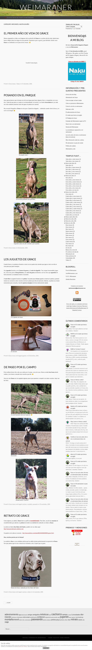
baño (50, 614)
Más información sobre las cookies (75, 140)
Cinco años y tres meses (72, 188)
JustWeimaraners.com (71, 273)
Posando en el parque (20, 95)
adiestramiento (11, 614)
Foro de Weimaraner (71, 270)
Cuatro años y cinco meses (73, 206)
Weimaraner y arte (70, 149)
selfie (83, 619)
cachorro (24, 504)
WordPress (42, 637)
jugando (64, 617)
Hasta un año (69, 223)
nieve (20, 620)
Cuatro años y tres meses (72, 210)
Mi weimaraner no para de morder (74, 143)
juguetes (24, 355)
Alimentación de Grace (72, 97)
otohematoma (28, 619)
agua (20, 614)
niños (23, 619)
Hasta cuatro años (70, 217)
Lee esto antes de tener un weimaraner (19, 17)
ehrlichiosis (13, 617)
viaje (7, 622)
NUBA (72, 349)
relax (69, 620)
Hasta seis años (70, 175)
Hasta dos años (70, 221)
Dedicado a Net (70, 109)
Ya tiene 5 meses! (80, 349)
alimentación (24, 614)
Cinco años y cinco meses (73, 186)
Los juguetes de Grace (20, 259)
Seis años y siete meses (72, 169)
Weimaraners (77, 545)
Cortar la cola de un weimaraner (74, 106)
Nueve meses (69, 231)
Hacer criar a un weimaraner (73, 124)
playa (58, 620)
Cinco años (69, 194)
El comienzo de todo (71, 252)
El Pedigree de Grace (71, 118)
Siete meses (69, 235)
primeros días (63, 620)
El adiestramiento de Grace (73, 112)
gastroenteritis (54, 617)
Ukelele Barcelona (70, 279)
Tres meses (69, 243)
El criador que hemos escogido (74, 115)
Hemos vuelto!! (80, 379)
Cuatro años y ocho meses (73, 200)
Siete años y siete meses (72, 159)
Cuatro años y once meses (73, 196)
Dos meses (69, 245)
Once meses (12, 504)
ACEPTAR (46, 648)
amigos (30, 615)
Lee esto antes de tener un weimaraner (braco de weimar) (77, 439)
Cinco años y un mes (71, 190)
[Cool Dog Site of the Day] (77, 532)
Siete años (68, 165)
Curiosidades (69, 258)
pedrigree (49, 619)
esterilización (33, 617)
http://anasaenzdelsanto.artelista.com (13, 529)
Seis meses (69, 237)
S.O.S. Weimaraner (71, 276)
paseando (35, 504)
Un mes (68, 247)
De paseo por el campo (20, 367)
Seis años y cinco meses (72, 171)
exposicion (48, 617)
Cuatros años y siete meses (73, 202)
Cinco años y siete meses (72, 184)
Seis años (68, 177)
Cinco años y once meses (72, 179)
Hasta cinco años (70, 192)
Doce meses (12, 83)
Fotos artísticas (70, 256)
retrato (29, 592)
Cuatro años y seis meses (72, 204)
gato (59, 617)
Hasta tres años (70, 219)
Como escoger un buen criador (74, 100)
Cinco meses (69, 239)
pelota (53, 620)
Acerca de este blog (71, 94)
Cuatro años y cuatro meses (73, 208)
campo (64, 615)
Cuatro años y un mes (71, 214)
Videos (18, 83)
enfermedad (26, 617)
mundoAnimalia (34, 520)
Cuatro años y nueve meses (73, 198)
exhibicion (41, 617)
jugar (70, 617)
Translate (78, 28)
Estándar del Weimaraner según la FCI (76, 121)
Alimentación (69, 254)
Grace (72, 324)
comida (69, 614)
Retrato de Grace (16, 515)
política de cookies (22, 646)
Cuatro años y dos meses (72, 212)
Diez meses (69, 229)
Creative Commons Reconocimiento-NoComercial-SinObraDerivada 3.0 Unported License (77, 308)
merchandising (79, 617)
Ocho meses (69, 233)
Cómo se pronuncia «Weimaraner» (75, 103)
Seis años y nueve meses (72, 167)
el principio (19, 617)
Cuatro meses (69, 241)
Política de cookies (71, 146)
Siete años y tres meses (72, 161)
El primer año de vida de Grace (26, 33)
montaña (29, 504)
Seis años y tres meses (72, 173)
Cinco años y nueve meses (73, 182)
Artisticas (44, 614)
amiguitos (36, 615)
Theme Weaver (64, 637)
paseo (44, 620)
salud (80, 620)
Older (8, 602)
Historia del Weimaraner (72, 127)
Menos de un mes (70, 250)
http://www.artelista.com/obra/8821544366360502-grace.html (38, 533)
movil (16, 619)
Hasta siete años (70, 163)
